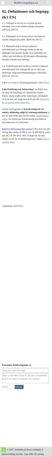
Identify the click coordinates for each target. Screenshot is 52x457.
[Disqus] (26, 246)
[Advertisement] (26, 176)
